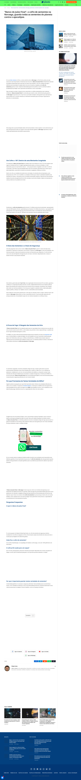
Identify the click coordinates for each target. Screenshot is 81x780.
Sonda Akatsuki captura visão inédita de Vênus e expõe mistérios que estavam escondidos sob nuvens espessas (30, 721)
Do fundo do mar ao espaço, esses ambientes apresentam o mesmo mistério (12, 721)
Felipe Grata (14, 666)
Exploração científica (36, 4)
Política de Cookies (23, 772)
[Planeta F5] (45, 2)
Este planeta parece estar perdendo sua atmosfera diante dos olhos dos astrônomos (69, 89)
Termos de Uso (13, 772)
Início (9, 4)
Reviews (36, 2)
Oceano (66, 4)
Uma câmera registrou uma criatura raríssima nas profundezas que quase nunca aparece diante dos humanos (68, 177)
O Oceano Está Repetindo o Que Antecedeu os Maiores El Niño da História (68, 196)
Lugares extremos (59, 4)
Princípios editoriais (47, 772)
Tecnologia (19, 4)
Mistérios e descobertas (48, 4)
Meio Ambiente (30, 2)
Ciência (13, 4)
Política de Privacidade (35, 772)
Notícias (8, 7)
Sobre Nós (6, 772)
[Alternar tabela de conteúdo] (32, 616)
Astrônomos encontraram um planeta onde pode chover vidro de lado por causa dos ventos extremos (70, 97)
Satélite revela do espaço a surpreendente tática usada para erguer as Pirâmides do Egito (70, 45)
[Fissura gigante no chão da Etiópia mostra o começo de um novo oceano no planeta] (61, 40)
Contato (56, 772)
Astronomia (26, 4)
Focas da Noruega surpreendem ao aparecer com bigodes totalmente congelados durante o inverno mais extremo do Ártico (47, 721)
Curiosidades (6, 2)
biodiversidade (27, 385)
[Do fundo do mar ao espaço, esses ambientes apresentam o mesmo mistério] (12, 713)
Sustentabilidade (13, 2)
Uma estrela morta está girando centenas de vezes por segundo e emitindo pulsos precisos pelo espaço (70, 81)
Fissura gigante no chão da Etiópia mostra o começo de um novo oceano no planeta (70, 40)
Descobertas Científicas (22, 2)
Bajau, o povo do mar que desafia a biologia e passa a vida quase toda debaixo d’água (70, 34)
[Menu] (5, 5)
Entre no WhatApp (71, 2)
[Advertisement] (30, 65)
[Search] (76, 5)
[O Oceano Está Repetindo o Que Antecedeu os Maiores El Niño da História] (68, 187)
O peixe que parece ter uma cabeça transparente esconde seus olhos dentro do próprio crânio (68, 159)
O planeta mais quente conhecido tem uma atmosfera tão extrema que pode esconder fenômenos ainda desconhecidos (67, 68)
